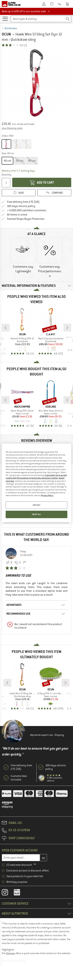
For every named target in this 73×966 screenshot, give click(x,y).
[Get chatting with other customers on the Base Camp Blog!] (19, 893)
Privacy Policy (47, 495)
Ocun (6, 34)
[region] (36, 483)
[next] (67, 328)
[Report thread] (24, 562)
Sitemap (10, 953)
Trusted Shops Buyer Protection (25, 219)
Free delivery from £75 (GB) (23, 202)
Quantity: (6, 174)
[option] (36, 83)
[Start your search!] (67, 19)
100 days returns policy (21, 206)
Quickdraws (10, 28)
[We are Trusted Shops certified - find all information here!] (41, 778)
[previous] (6, 328)
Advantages (14, 605)
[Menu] (5, 18)
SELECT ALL (36, 514)
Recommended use (18, 614)
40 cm (7, 160)
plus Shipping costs (12, 128)
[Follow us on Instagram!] (7, 893)
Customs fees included (19, 777)
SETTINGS (36, 505)
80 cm (32, 160)
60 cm (19, 160)
